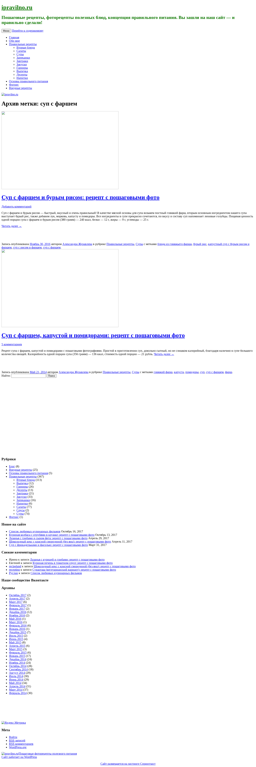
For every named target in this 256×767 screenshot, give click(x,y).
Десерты (21, 74)
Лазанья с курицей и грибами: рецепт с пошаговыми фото (67, 559)
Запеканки (23, 57)
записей (17, 740)
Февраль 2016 (18, 625)
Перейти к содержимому (27, 30)
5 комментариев (11, 344)
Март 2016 (15, 622)
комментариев (21, 743)
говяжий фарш (163, 372)
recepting (14, 569)
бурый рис (200, 244)
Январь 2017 (17, 608)
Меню (6, 30)
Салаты (21, 50)
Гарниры (22, 67)
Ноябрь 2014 (17, 662)
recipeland (15, 566)
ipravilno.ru (16, 7)
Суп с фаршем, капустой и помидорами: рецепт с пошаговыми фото (93, 335)
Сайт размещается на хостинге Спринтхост (128, 763)
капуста (179, 372)
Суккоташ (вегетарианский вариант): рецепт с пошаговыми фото (74, 569)
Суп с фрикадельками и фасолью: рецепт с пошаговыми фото (48, 545)
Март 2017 (15, 602)
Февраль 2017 (18, 605)
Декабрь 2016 (17, 612)
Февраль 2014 (18, 693)
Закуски (21, 64)
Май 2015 (15, 642)
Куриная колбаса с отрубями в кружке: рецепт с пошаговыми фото (51, 534)
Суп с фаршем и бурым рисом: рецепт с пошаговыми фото (80, 197)
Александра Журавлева (77, 244)
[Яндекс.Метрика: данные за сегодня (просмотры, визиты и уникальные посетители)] (13, 722)
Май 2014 (15, 683)
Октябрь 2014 (17, 666)
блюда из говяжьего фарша (174, 244)
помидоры (192, 372)
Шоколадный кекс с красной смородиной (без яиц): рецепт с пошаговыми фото (60, 541)
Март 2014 (15, 689)
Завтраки (22, 61)
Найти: (5, 375)
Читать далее (11, 226)
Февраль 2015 (18, 652)
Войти (13, 737)
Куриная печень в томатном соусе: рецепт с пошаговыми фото (73, 563)
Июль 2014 (16, 676)
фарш (228, 372)
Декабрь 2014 (17, 659)
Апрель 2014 (17, 686)
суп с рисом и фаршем (27, 247)
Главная (14, 37)
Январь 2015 (17, 656)
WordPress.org (17, 747)
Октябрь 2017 (17, 595)
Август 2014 (17, 672)
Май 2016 (15, 618)
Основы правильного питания (28, 81)
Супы (20, 54)
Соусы (20, 510)
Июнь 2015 (16, 639)
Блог (12, 466)
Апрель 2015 (17, 645)
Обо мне (14, 40)
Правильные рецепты (23, 44)
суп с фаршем (52, 247)
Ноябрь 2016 (17, 615)
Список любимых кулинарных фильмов (34, 531)
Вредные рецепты (20, 88)
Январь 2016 (17, 629)
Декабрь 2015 (17, 632)
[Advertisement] (23, 415)
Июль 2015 (16, 635)
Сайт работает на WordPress (19, 757)
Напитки (22, 77)
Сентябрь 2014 (18, 669)
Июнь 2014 (16, 679)
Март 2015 (15, 649)
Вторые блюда (25, 47)
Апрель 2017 (17, 598)
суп (202, 372)
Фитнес (14, 84)
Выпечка (22, 71)
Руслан (13, 573)
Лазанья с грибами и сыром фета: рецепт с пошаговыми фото (48, 538)
